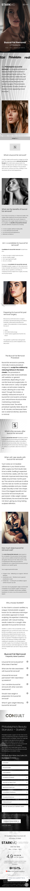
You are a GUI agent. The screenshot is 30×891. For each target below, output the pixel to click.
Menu (26, 4)
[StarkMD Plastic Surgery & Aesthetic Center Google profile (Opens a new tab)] (15, 868)
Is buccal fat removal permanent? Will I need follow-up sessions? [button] (13, 677)
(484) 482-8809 (6, 825)
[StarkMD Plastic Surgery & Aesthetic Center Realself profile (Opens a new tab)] (19, 868)
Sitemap (15, 862)
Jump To (14, 138)
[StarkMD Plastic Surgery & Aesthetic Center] (8, 4)
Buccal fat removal (19, 47)
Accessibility (15, 864)
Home (6, 47)
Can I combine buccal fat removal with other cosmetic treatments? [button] (12, 686)
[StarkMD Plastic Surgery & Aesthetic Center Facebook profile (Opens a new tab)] (13, 868)
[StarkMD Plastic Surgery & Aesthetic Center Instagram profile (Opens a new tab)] (11, 868)
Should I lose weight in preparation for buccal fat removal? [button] (11, 696)
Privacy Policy (20, 817)
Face (11, 47)
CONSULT (15, 716)
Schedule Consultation (10, 821)
